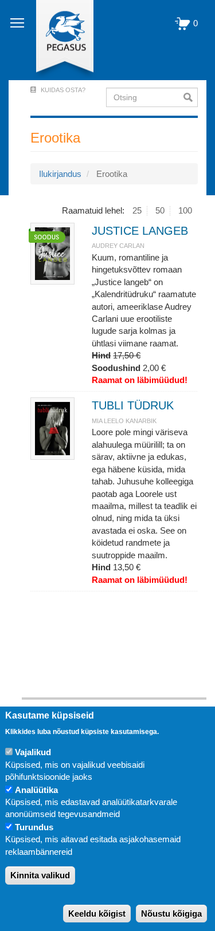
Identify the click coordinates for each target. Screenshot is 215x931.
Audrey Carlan (118, 245)
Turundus (34, 827)
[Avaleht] (58, 40)
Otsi (190, 97)
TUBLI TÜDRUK (133, 405)
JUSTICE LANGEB (140, 230)
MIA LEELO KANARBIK (124, 420)
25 (137, 210)
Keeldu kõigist (97, 913)
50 (160, 210)
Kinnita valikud (40, 875)
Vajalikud (33, 752)
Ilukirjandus (60, 174)
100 (185, 210)
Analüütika (36, 790)
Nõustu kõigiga (171, 913)
